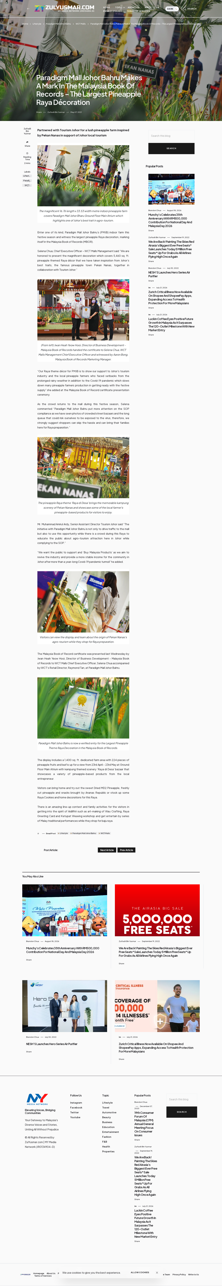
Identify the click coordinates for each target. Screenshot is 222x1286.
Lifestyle (37, 24)
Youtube (75, 1117)
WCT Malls (81, 24)
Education (108, 1127)
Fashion (106, 1136)
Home (106, 7)
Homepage (38, 1273)
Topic (119, 7)
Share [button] (39, 112)
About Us (133, 7)
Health (106, 1146)
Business (107, 1122)
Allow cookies (140, 1272)
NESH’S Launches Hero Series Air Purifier (52, 1044)
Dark (170, 9)
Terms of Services (138, 11)
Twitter (74, 1112)
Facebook (76, 1107)
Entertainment (110, 1131)
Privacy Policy (112, 11)
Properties (108, 1151)
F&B (104, 1141)
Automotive (109, 1112)
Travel (105, 1107)
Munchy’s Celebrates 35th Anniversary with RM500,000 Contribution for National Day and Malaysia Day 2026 (170, 220)
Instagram (76, 1102)
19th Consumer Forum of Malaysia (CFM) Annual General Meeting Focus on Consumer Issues (144, 1124)
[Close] (157, 1272)
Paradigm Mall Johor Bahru (58, 24)
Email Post (51, 833)
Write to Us (152, 7)
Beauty (106, 1117)
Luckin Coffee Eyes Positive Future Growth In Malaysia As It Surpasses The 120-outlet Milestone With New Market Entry (171, 324)
